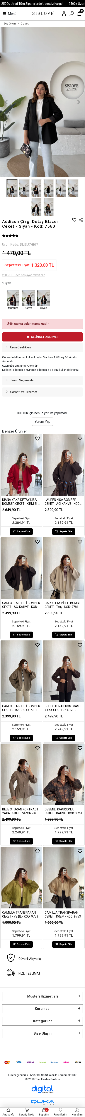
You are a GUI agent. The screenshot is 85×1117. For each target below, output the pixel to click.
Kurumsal (42, 1009)
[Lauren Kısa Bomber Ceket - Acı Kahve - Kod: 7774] (63, 465)
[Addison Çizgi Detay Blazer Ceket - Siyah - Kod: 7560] (43, 298)
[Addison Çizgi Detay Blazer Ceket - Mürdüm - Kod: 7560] (13, 298)
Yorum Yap (42, 422)
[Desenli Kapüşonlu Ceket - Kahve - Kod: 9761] (63, 774)
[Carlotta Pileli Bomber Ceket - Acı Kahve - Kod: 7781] (21, 568)
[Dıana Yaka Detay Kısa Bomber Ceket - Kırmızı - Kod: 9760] (21, 465)
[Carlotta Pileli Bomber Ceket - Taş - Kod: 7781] (63, 568)
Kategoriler (42, 1021)
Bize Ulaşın (42, 1033)
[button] (6, 102)
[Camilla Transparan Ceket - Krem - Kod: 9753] (63, 877)
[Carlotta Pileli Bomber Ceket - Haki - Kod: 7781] (21, 671)
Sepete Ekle (23, 531)
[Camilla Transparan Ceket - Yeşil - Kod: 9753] (21, 877)
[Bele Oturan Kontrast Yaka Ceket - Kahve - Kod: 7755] (63, 671)
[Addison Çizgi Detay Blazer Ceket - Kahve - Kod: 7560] (28, 298)
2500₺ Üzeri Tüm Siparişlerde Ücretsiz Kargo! (32, 3)
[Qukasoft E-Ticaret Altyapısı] (42, 1102)
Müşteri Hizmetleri (42, 996)
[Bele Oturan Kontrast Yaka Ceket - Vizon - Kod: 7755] (21, 774)
